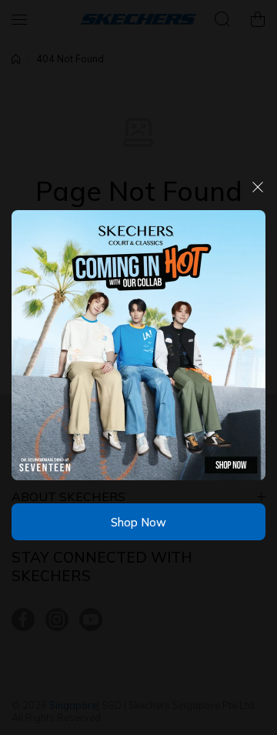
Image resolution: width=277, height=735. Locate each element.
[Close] (258, 192)
